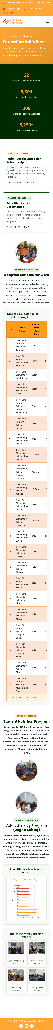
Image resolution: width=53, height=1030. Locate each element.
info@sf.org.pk (13, 8)
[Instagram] (8, 13)
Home (5, 36)
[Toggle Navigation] (47, 21)
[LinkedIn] (12, 13)
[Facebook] (4, 13)
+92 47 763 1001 (34, 8)
